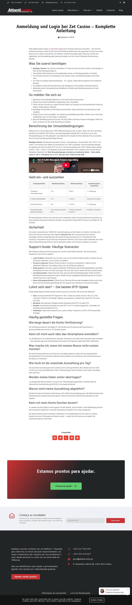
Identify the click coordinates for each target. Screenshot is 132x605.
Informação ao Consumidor (54, 593)
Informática (72, 10)
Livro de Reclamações (80, 593)
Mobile (99, 10)
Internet (86, 10)
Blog (121, 10)
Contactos (111, 10)
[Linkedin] (124, 2)
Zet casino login (56, 49)
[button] (54, 437)
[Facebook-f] (120, 2)
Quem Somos (57, 10)
